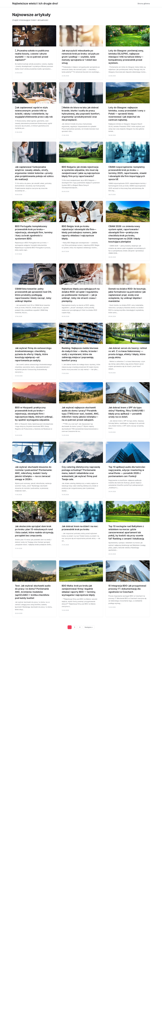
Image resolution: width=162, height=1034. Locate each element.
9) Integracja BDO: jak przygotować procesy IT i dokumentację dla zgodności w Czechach (127, 588)
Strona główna (144, 3)
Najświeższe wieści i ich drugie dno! (35, 3)
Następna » (89, 627)
